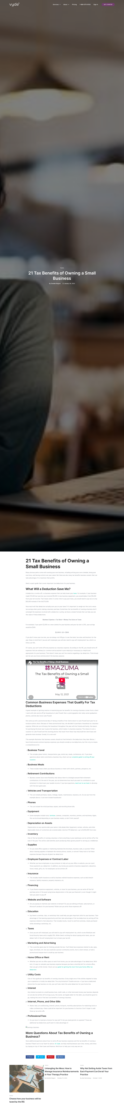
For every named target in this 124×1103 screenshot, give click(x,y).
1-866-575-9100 (85, 4)
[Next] (118, 1085)
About (65, 4)
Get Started (108, 4)
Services (56, 4)
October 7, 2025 (97, 1078)
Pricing (74, 4)
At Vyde (57, 1044)
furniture (52, 815)
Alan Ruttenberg (86, 1078)
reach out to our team (82, 783)
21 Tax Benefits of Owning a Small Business (62, 275)
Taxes (62, 268)
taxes (75, 593)
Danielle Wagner (56, 283)
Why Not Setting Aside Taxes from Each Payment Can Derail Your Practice (96, 1071)
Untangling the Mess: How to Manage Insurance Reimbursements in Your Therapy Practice (62, 1071)
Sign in (95, 4)
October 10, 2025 (62, 1078)
